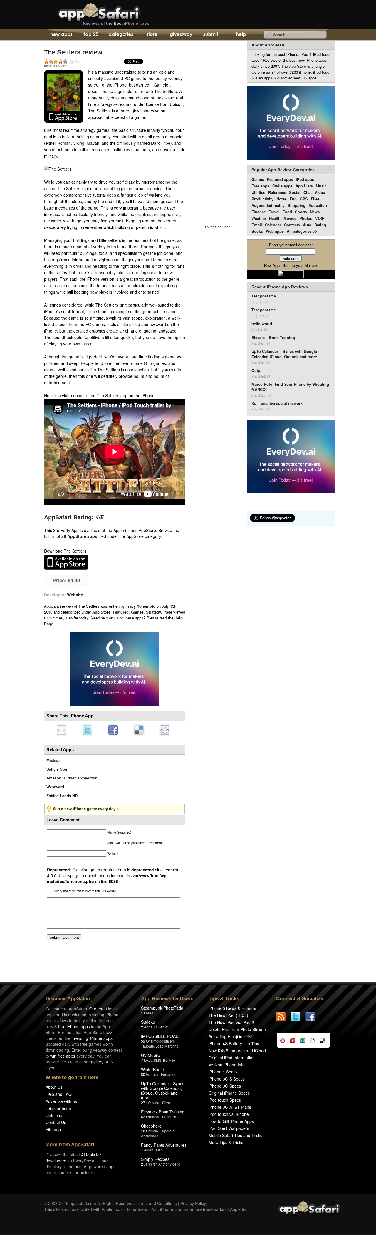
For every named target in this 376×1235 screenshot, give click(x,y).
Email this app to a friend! (61, 730)
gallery (97, 1062)
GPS (304, 199)
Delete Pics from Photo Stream (237, 1029)
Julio (159, 1149)
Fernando (169, 1074)
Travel (274, 212)
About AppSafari (267, 45)
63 (143, 1116)
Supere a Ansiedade (157, 1133)
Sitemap (53, 1129)
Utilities (258, 192)
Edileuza (169, 1116)
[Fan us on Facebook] (313, 1016)
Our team (98, 1009)
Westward (55, 786)
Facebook (113, 730)
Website (75, 595)
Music (321, 186)
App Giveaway (181, 35)
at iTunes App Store (66, 562)
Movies (289, 218)
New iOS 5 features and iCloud (237, 1050)
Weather (258, 218)
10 (143, 1130)
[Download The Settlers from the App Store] (63, 96)
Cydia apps (282, 186)
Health (275, 218)
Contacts (292, 224)
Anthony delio (169, 1163)
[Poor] (51, 61)
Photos (305, 218)
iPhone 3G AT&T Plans (230, 1107)
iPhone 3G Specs (225, 1086)
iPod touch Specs (225, 1100)
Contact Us (56, 1122)
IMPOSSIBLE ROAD (160, 1036)
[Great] (60, 61)
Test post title (263, 296)
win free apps (62, 1056)
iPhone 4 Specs (223, 1072)
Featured (121, 612)
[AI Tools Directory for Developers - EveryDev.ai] (291, 457)
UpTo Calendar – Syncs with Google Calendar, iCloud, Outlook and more (284, 354)
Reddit (164, 730)
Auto (307, 224)
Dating (320, 224)
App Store (101, 612)
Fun (293, 199)
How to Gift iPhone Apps (231, 1121)
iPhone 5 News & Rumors (232, 1008)
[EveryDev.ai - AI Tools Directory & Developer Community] (291, 123)
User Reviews (77, 62)
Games (137, 612)
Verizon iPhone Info (227, 1065)
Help (240, 35)
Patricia (152, 1130)
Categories (121, 35)
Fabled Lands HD (62, 795)
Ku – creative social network (277, 403)
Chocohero (151, 1126)
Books (257, 231)
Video (320, 192)
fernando (153, 1116)
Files (315, 199)
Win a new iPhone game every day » (86, 809)
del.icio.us (139, 730)
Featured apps (280, 179)
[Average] (55, 61)
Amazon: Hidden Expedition (72, 778)
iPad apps (305, 179)
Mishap (53, 760)
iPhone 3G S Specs (227, 1079)
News (315, 212)
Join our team (58, 1108)
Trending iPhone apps (92, 1038)
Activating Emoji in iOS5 (231, 1036)
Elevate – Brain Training (273, 337)
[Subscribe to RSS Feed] (283, 1016)
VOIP (320, 218)
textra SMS (152, 1060)
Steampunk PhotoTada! (162, 1008)
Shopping (297, 205)
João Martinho (167, 1045)
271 (144, 1102)
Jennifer (150, 1163)
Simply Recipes (155, 1159)
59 (143, 1040)
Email (256, 224)
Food (287, 212)
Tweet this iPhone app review (87, 730)
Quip (255, 370)
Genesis (152, 1074)
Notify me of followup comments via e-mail (85, 891)
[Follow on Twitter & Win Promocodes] (298, 1016)
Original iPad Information (232, 1058)
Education (317, 205)
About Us (54, 1087)
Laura (148, 1012)
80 (143, 1074)
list (112, 1062)
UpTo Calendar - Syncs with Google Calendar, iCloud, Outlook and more (162, 1091)
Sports (301, 212)
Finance (258, 212)
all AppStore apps (79, 536)
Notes (281, 199)
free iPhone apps (74, 1026)
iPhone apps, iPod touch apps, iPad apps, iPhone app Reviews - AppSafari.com (111, 11)
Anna (148, 1026)
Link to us (54, 1115)
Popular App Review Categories (283, 169)
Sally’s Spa (56, 769)
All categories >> (302, 231)
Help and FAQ (59, 1094)
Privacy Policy (193, 1203)
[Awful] (46, 61)
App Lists (304, 186)
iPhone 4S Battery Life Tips (234, 1043)
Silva (166, 1102)
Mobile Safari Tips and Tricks (235, 1135)
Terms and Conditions (156, 1203)
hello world (261, 323)
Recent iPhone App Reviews (279, 287)
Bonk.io (169, 1060)
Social (295, 192)
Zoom (71, 62)
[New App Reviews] (61, 35)
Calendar (273, 224)
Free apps (260, 186)
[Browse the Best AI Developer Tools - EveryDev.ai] (114, 669)
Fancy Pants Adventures (164, 1145)
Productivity (262, 199)
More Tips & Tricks (226, 1142)
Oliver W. (161, 1026)
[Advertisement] (217, 132)
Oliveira (154, 1102)
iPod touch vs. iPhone (229, 1114)
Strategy (153, 612)
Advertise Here (217, 227)
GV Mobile (150, 1055)
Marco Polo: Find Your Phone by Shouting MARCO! (290, 387)
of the (116, 23)
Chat (307, 192)
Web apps (275, 231)
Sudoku (148, 1022)
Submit (211, 35)
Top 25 (91, 35)
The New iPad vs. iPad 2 (231, 1022)
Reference (277, 192)
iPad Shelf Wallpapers (229, 1128)
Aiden (148, 1149)
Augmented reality (268, 205)
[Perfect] (65, 61)
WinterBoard (152, 1069)
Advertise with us (61, 1101)
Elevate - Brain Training (162, 1112)
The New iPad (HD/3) (228, 1015)
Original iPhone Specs (229, 1093)
